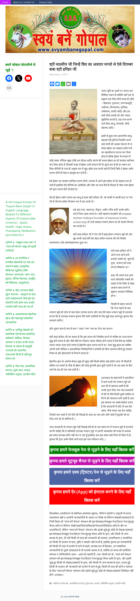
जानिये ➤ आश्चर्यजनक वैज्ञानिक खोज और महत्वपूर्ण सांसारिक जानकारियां (20, 318)
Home (5, 2)
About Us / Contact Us (23, 2)
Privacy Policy (45, 2)
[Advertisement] (25, 145)
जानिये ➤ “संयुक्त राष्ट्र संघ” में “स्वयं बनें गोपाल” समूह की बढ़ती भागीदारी (20, 246)
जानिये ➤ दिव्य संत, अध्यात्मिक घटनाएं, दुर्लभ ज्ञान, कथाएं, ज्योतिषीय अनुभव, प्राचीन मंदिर (89, 583)
